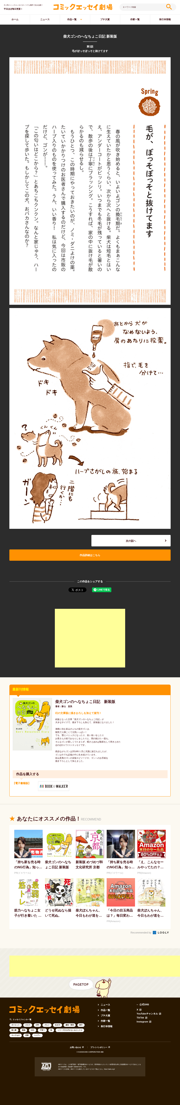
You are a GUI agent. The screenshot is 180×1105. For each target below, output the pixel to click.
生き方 (57, 1025)
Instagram (142, 1022)
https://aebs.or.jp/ (109, 1069)
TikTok (140, 1018)
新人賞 (13, 1030)
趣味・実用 (70, 1025)
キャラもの (15, 1035)
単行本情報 (165, 19)
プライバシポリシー (98, 1047)
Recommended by (141, 932)
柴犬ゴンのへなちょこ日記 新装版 (85, 701)
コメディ (37, 1035)
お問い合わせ (75, 1047)
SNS (32, 1030)
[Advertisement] (90, 638)
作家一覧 (135, 19)
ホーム (15, 19)
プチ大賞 (105, 19)
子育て (42, 1030)
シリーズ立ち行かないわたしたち (70, 1030)
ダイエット (15, 1025)
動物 (23, 1030)
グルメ (47, 1025)
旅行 (80, 1025)
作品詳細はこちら (90, 555)
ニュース (45, 19)
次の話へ (131, 540)
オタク (27, 1025)
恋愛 (27, 1035)
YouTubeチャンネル (147, 1014)
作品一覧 (72, 19)
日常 (37, 1025)
